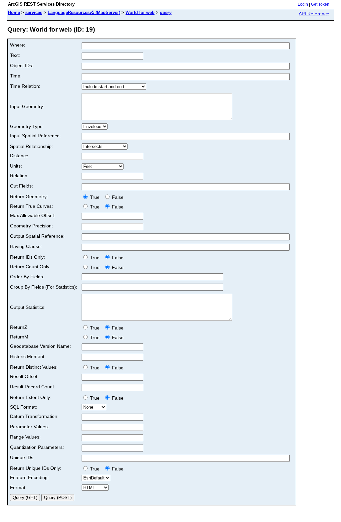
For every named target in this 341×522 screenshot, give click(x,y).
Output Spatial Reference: (37, 236)
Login (303, 4)
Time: (16, 75)
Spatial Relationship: (31, 146)
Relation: (19, 175)
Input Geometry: (27, 106)
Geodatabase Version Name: (40, 346)
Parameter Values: (29, 426)
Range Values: (25, 437)
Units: (16, 166)
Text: (15, 55)
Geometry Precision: (31, 225)
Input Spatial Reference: (35, 135)
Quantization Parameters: (37, 447)
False (117, 197)
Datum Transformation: (34, 416)
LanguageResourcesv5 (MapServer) (84, 12)
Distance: (20, 155)
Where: (17, 45)
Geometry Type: (27, 126)
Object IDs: (21, 65)
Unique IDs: (22, 457)
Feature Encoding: (29, 477)
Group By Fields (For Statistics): (43, 287)
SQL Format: (23, 407)
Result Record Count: (32, 386)
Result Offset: (24, 376)
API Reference (314, 13)
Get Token (320, 4)
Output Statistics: (28, 307)
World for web (140, 12)
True (95, 197)
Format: (18, 487)
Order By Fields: (27, 276)
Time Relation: (25, 86)
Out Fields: (21, 186)
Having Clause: (26, 246)
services (33, 12)
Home (14, 12)
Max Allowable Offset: (32, 215)
